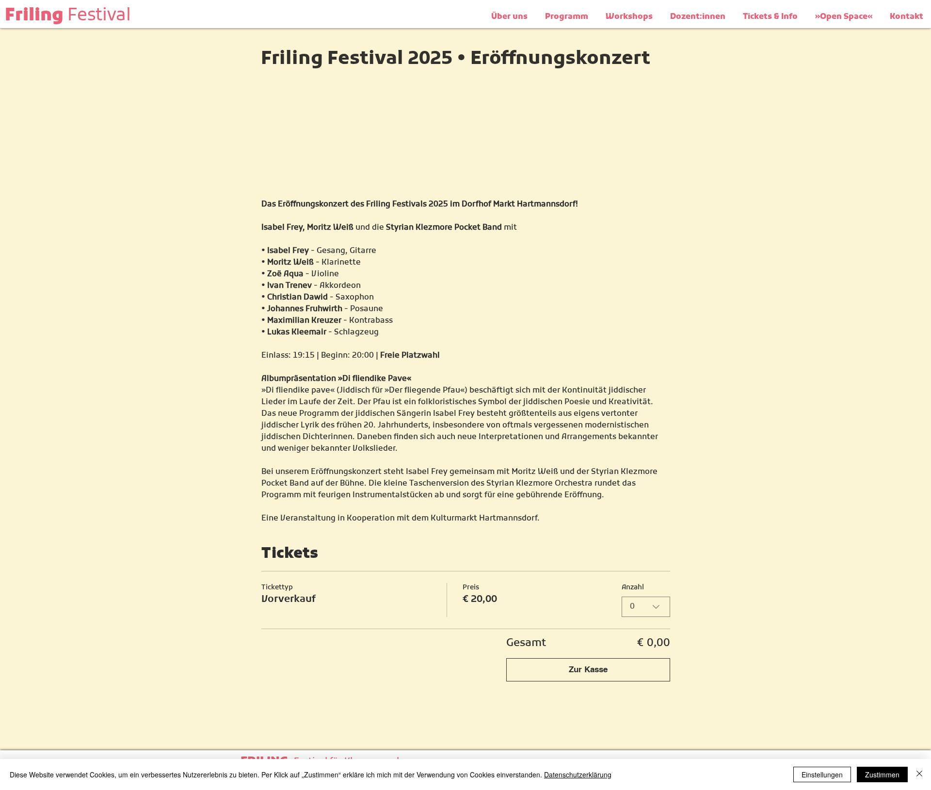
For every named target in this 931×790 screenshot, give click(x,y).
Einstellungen (822, 774)
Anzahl (633, 587)
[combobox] (646, 607)
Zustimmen (882, 774)
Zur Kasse (588, 669)
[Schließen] (919, 774)
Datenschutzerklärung (577, 774)
